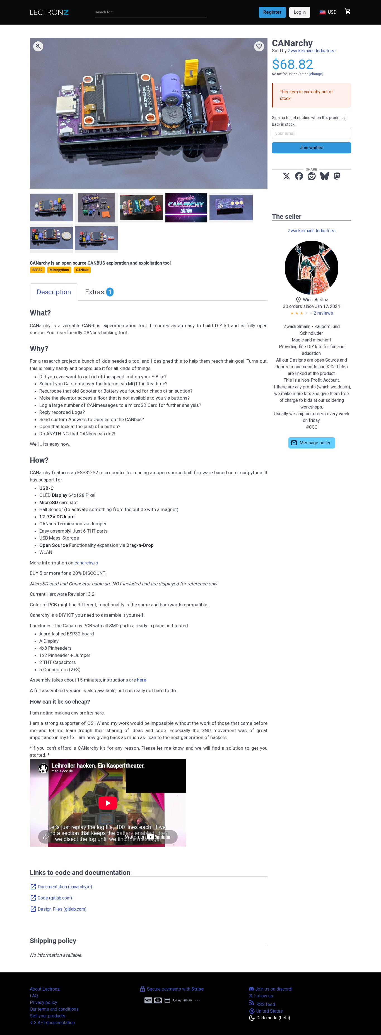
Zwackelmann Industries (312, 50)
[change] (316, 74)
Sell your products (47, 1016)
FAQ (34, 995)
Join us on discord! (273, 989)
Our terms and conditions (54, 1009)
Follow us (263, 995)
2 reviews (323, 313)
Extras (98, 292)
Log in (300, 12)
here (141, 680)
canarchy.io (86, 563)
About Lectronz (45, 989)
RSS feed (262, 1004)
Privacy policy (43, 1002)
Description (54, 292)
